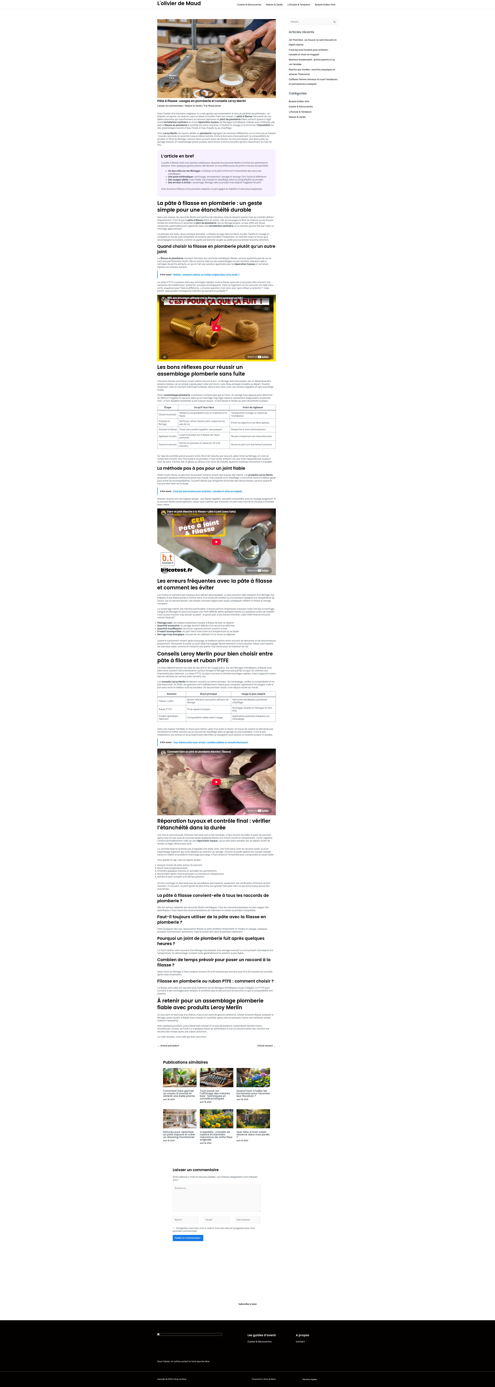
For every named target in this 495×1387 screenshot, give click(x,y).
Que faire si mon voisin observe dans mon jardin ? (253, 1134)
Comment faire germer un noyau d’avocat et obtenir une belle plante (179, 1093)
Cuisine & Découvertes (249, 4)
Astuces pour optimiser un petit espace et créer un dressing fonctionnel (179, 1134)
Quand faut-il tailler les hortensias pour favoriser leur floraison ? (253, 1093)
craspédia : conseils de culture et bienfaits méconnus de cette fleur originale (216, 1135)
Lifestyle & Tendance (298, 4)
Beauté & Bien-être (325, 4)
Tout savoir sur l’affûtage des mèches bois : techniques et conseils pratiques (215, 1094)
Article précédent (168, 1045)
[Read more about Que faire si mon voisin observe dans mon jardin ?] (253, 1118)
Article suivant (266, 1045)
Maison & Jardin (274, 4)
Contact (300, 1341)
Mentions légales (310, 1379)
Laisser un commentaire (170, 105)
